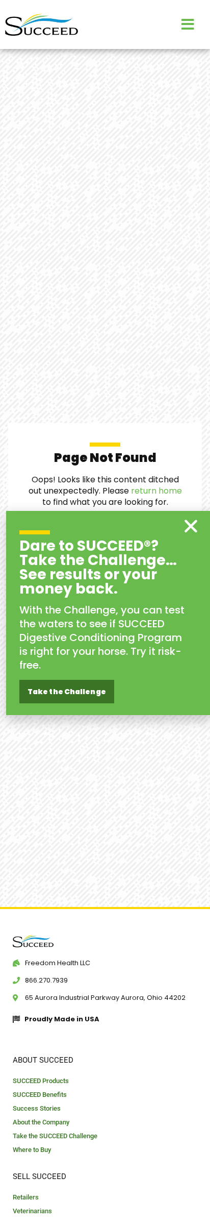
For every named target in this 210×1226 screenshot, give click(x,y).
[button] (191, 526)
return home (156, 491)
